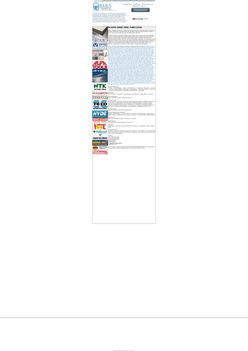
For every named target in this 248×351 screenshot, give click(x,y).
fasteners (123, 14)
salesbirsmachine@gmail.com (115, 143)
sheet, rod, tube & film (103, 15)
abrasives (103, 13)
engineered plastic (95, 15)
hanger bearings (111, 15)
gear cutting (121, 20)
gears (119, 15)
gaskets (116, 15)
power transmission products (107, 18)
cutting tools (119, 14)
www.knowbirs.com (112, 144)
